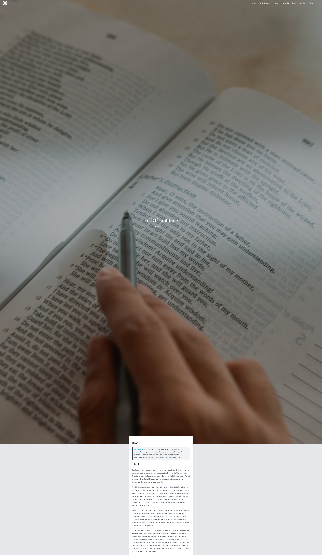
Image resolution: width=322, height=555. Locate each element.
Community (285, 3)
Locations (303, 3)
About (254, 3)
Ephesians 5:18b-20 (141, 449)
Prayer (294, 3)
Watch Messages (264, 3)
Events (276, 3)
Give (311, 3)
